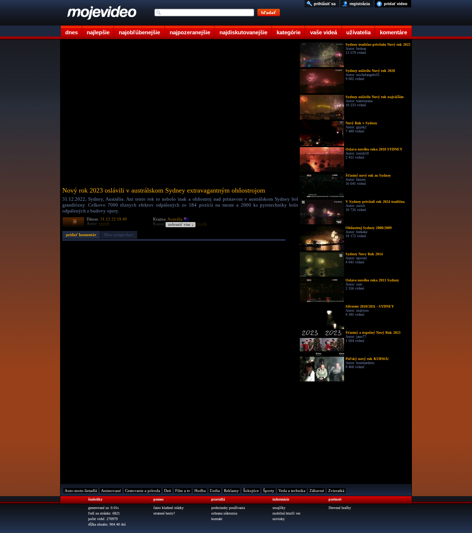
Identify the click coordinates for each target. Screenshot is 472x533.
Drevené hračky (340, 508)
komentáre (393, 32)
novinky (279, 519)
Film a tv (182, 490)
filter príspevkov (118, 234)
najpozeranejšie (190, 32)
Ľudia (215, 490)
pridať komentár (81, 234)
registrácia (360, 3)
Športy (268, 490)
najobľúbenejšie (139, 32)
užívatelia (358, 32)
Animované (111, 490)
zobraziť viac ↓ (181, 224)
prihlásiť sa (325, 3)
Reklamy (231, 490)
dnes (71, 32)
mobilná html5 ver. (287, 513)
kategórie (289, 32)
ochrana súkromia (224, 513)
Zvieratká (336, 490)
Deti (167, 490)
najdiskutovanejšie (243, 32)
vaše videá (323, 32)
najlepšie (98, 32)
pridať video (395, 3)
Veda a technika (291, 490)
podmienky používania (228, 508)
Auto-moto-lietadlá (81, 490)
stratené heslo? (164, 513)
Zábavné (316, 490)
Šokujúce (251, 490)
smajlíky (279, 508)
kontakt (216, 519)
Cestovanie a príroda (142, 490)
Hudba (200, 490)
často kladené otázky (168, 508)
